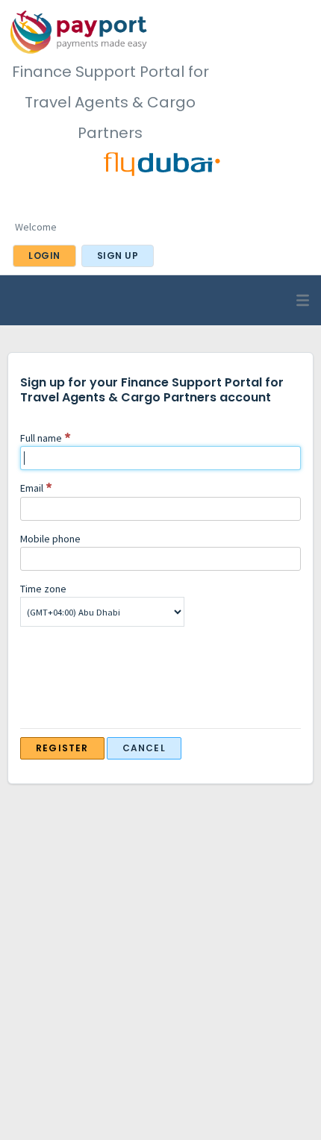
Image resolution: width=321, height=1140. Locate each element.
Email (31, 488)
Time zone (43, 588)
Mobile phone (50, 538)
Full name (41, 438)
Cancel (144, 748)
